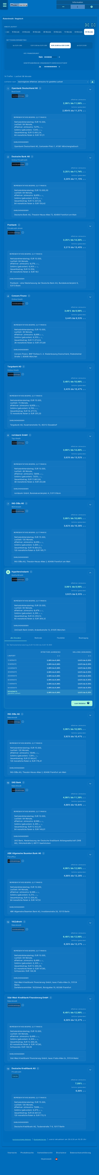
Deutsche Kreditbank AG (24, 1068)
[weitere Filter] (87, 25)
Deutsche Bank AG (21, 156)
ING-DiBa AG (18, 503)
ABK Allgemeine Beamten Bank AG (24, 853)
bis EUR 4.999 (17, 45)
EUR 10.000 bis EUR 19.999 (60, 45)
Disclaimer (61, 1153)
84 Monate (78, 32)
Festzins (15, 1076)
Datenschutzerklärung (80, 1153)
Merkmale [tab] (38, 638)
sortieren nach (10, 82)
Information (77, 2)
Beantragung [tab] (83, 638)
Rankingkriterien (40, 1139)
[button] (49, 118)
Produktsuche (27, 1153)
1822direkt (17, 921)
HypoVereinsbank (20, 571)
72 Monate (68, 32)
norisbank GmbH (20, 435)
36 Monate (36, 32)
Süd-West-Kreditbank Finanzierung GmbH (27, 997)
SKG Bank (16, 782)
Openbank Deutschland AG (25, 88)
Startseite (12, 1153)
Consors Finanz (19, 296)
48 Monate (47, 32)
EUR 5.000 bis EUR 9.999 (39, 45)
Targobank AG (14, 366)
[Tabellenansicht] (63, 7)
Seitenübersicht (44, 1153)
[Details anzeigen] (90, 89)
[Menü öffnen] (4, 4)
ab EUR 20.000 (81, 45)
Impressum (46, 1159)
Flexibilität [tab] (61, 638)
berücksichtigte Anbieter (22, 1139)
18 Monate (15, 32)
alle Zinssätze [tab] (15, 638)
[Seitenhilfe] (92, 7)
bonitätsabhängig (18, 96)
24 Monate (26, 32)
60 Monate (57, 32)
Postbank (12, 225)
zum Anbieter (81, 703)
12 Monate (5, 32)
